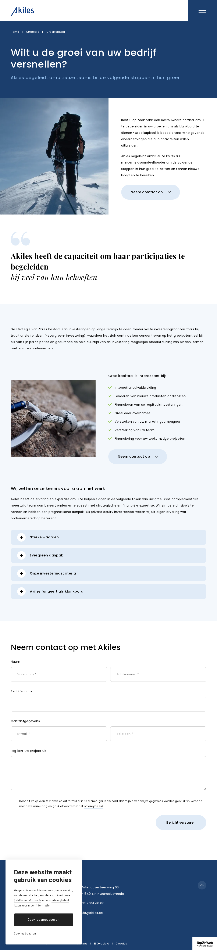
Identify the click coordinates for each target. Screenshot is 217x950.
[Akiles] (22, 11)
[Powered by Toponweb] (204, 943)
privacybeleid (93, 806)
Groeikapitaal (56, 32)
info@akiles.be (91, 913)
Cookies (121, 943)
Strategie (32, 32)
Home (15, 32)
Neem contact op (147, 192)
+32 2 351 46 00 (92, 903)
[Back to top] (202, 885)
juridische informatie (28, 900)
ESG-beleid (101, 943)
